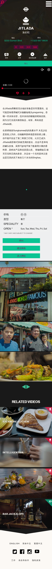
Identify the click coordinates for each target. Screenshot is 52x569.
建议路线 (21, 248)
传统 (22, 47)
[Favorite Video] (17, 93)
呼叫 (21, 240)
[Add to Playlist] (23, 93)
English (15, 543)
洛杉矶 (26, 32)
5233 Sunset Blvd (13, 40)
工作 (13, 560)
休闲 (28, 47)
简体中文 (27, 543)
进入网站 (21, 255)
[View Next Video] (29, 93)
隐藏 (35, 47)
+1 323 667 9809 (39, 40)
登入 (26, 63)
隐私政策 (36, 560)
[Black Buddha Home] (26, 10)
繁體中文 (38, 543)
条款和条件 (24, 560)
